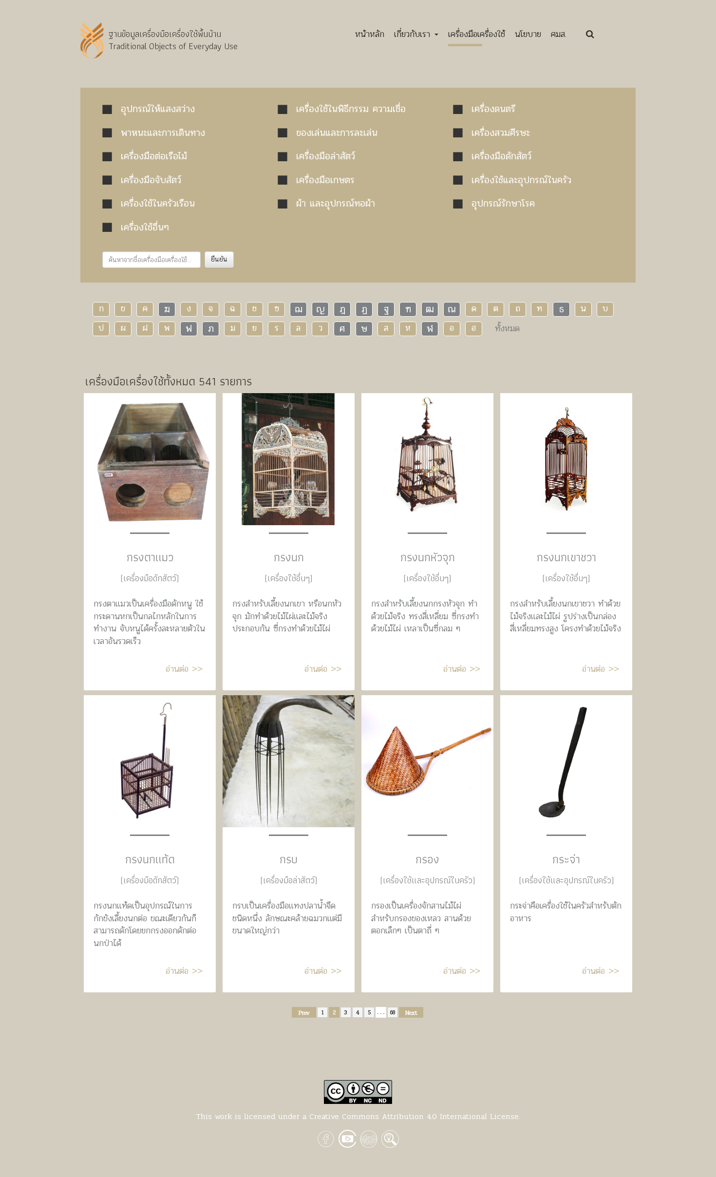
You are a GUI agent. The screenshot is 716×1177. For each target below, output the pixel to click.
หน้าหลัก (369, 36)
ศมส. (558, 34)
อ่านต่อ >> (184, 669)
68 (393, 1012)
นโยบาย (528, 34)
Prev (304, 1012)
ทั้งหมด (507, 328)
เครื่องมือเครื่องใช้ (476, 34)
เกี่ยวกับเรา (413, 34)
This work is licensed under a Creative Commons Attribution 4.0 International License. (358, 1116)
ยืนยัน (219, 259)
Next (411, 1012)
